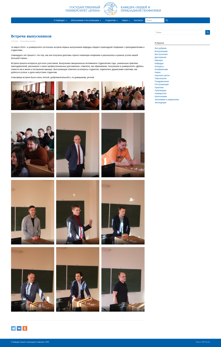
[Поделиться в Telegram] (13, 328)
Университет (161, 93)
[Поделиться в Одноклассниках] (25, 328)
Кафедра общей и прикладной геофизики (28, 342)
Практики (159, 87)
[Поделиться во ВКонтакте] (19, 328)
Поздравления (162, 81)
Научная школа (162, 75)
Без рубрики (160, 48)
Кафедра (33, 41)
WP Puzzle (206, 342)
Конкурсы (159, 66)
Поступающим (162, 84)
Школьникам (161, 96)
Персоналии (161, 78)
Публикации (160, 90)
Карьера (159, 60)
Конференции (161, 69)
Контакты (138, 20)
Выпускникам (24, 41)
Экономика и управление (167, 99)
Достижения (160, 57)
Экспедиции (160, 102)
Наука (157, 72)
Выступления (161, 54)
